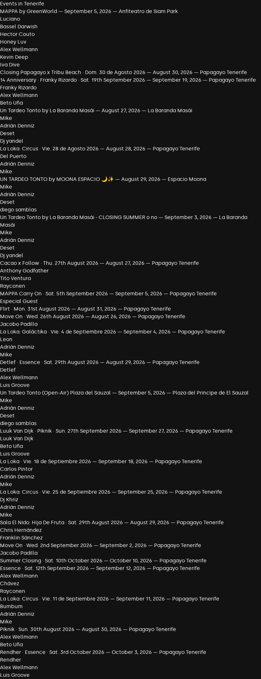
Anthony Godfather (24, 271)
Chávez (9, 583)
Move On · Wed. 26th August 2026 (42, 316)
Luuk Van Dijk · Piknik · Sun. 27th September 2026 (61, 431)
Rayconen (12, 286)
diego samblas (18, 210)
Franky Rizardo (18, 88)
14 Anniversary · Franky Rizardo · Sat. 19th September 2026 (72, 80)
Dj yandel (11, 141)
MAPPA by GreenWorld (28, 11)
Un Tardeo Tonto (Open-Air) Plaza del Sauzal (55, 393)
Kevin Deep (14, 57)
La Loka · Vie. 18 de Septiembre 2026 (45, 461)
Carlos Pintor (16, 469)
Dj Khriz (9, 500)
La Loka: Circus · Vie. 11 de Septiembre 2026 (55, 599)
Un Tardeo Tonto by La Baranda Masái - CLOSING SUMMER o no (78, 217)
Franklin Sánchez (21, 538)
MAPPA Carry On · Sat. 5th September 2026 (54, 294)
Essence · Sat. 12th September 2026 (44, 568)
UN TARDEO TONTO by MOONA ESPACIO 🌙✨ (57, 179)
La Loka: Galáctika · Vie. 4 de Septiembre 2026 (58, 332)
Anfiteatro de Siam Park (148, 11)
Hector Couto (17, 34)
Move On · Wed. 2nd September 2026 (46, 545)
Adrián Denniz (17, 126)
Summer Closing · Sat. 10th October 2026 (51, 561)
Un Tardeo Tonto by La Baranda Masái (47, 110)
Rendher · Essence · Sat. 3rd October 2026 (52, 652)
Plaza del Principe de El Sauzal (211, 393)
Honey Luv (13, 42)
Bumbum (11, 606)
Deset (7, 133)
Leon (6, 339)
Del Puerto (13, 156)
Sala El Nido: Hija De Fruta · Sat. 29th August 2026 (61, 522)
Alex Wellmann (19, 49)
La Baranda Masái (170, 110)
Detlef (8, 370)
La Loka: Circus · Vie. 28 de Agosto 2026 (49, 149)
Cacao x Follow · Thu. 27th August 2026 (49, 263)
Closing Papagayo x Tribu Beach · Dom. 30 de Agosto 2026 (72, 72)
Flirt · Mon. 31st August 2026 (35, 309)
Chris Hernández (21, 530)
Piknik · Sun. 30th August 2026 (37, 629)
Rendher (10, 660)
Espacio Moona (187, 179)
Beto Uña (11, 103)
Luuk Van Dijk (16, 439)
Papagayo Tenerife (223, 72)
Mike (6, 118)
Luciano (10, 19)
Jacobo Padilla (19, 324)
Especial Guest (19, 301)
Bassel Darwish (19, 27)
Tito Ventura (15, 278)
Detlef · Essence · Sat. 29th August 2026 (49, 362)
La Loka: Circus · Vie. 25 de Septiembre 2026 (55, 492)
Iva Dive (10, 65)
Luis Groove (15, 385)
